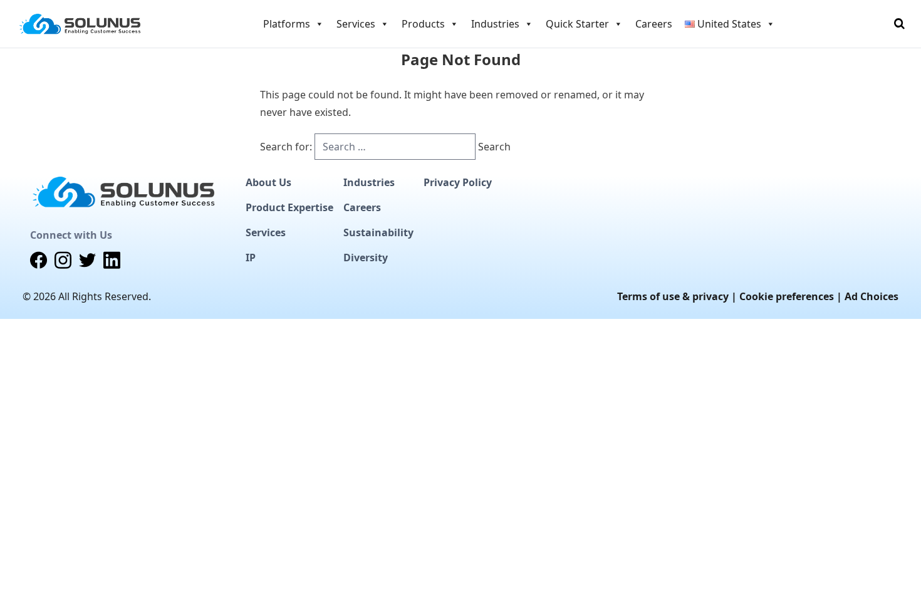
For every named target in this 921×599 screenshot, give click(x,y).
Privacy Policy (458, 182)
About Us (268, 182)
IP (251, 257)
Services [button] (355, 24)
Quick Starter (577, 24)
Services (266, 232)
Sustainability (378, 232)
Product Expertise (289, 207)
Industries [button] (495, 24)
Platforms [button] (286, 24)
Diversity (365, 257)
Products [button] (423, 24)
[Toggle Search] (899, 24)
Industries (369, 182)
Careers (653, 24)
